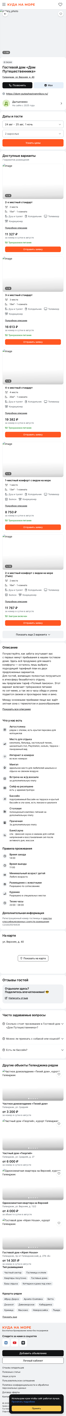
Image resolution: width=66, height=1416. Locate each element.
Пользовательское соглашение (18, 1380)
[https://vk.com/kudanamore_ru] (6, 1342)
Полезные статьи (11, 1372)
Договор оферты (11, 1392)
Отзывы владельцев (13, 1367)
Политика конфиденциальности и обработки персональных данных (25, 1386)
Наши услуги (9, 1376)
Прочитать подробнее (23, 1401)
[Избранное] (60, 5)
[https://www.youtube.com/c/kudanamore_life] (14, 1342)
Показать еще (9, 1317)
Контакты (7, 1396)
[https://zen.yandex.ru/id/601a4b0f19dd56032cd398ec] (23, 1342)
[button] (4, 4)
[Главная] (21, 4)
